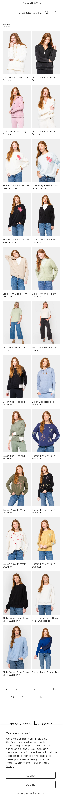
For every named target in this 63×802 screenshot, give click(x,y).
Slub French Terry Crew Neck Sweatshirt (16, 619)
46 (40, 697)
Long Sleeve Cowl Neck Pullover (16, 79)
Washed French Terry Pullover (43, 79)
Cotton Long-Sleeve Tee (45, 672)
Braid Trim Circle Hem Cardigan (44, 241)
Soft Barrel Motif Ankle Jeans (15, 349)
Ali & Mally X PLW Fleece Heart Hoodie (16, 187)
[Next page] (50, 697)
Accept (31, 775)
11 (35, 689)
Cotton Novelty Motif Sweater (43, 457)
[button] (7, 13)
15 (21, 697)
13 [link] (54, 689)
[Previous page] (7, 689)
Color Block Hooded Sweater (14, 403)
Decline (31, 784)
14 (12, 697)
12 (44, 689)
